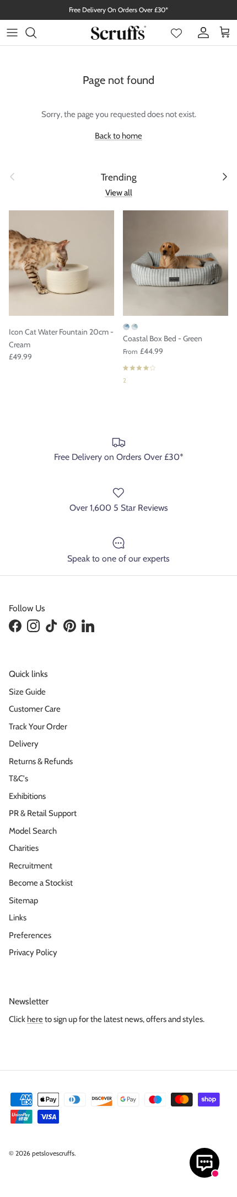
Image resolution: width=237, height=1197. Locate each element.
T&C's (18, 778)
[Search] (36, 32)
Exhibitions (27, 796)
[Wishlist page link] (176, 32)
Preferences (30, 935)
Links (17, 918)
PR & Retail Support (43, 813)
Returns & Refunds (41, 761)
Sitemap (23, 900)
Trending (119, 177)
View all (118, 193)
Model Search (33, 831)
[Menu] (12, 32)
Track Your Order (38, 727)
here (35, 1019)
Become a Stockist (41, 883)
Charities (24, 848)
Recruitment (30, 866)
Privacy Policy (33, 952)
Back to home (118, 136)
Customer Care (35, 709)
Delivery (24, 744)
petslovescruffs (53, 1153)
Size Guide (27, 692)
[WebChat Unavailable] (204, 1163)
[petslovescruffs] (118, 32)
